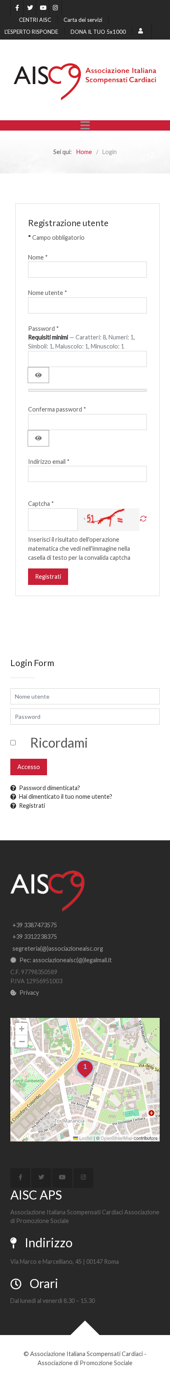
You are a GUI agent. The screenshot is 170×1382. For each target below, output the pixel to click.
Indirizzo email (49, 461)
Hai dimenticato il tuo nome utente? (65, 796)
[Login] (141, 31)
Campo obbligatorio (56, 237)
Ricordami (59, 742)
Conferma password (57, 409)
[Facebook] (17, 8)
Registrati (48, 576)
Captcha (41, 503)
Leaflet (85, 1137)
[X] (29, 8)
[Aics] (85, 81)
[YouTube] (42, 8)
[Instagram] (55, 8)
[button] (85, 1069)
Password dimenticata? (49, 787)
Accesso (28, 766)
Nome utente (47, 292)
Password (43, 328)
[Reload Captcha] (143, 519)
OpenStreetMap (116, 1137)
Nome (38, 257)
